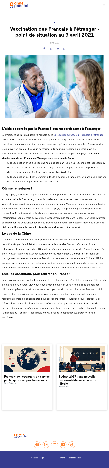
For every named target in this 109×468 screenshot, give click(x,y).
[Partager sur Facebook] (44, 49)
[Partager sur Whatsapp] (64, 49)
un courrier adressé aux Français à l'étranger (78, 135)
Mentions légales (38, 458)
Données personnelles (70, 458)
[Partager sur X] (51, 49)
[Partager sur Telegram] (57, 49)
